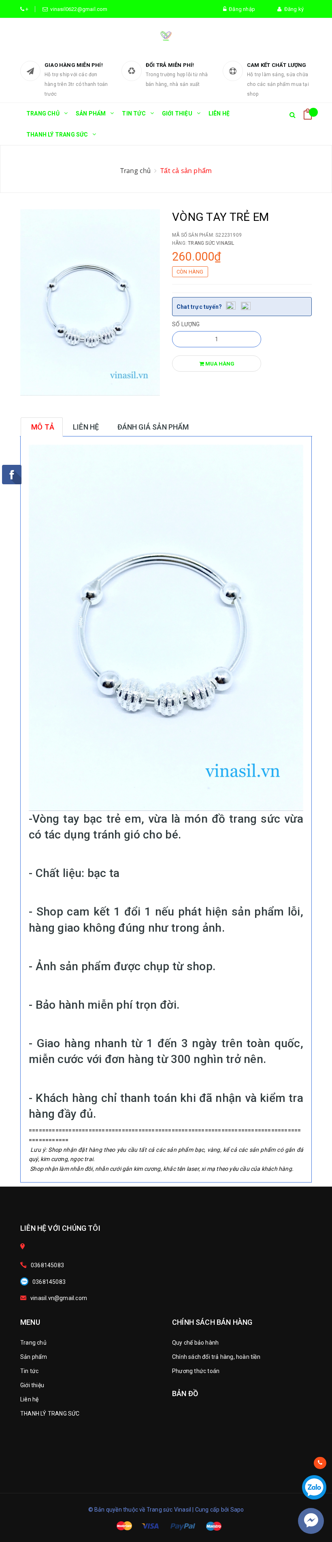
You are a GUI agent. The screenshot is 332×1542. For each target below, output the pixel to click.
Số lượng (186, 324)
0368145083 (47, 1265)
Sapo (237, 1509)
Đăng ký (292, 9)
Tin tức (133, 113)
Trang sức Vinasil (211, 243)
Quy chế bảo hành (195, 1342)
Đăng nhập (240, 9)
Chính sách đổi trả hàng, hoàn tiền (216, 1357)
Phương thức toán (195, 1371)
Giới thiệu (177, 113)
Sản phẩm (91, 113)
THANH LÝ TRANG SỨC (57, 134)
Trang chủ (43, 113)
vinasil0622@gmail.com (78, 9)
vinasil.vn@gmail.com (58, 1298)
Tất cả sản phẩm (186, 170)
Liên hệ (219, 113)
